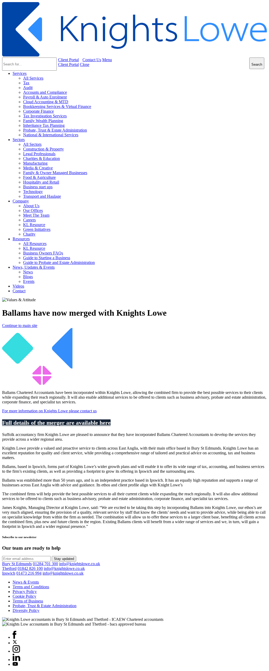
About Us (31, 206)
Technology (33, 191)
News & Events (26, 582)
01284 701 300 (45, 563)
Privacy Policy (25, 591)
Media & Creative (38, 168)
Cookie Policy (24, 596)
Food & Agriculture (39, 177)
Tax (26, 83)
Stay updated (64, 559)
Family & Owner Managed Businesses (55, 172)
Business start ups (38, 187)
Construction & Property (43, 149)
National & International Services (50, 135)
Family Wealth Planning (43, 120)
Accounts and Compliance (45, 92)
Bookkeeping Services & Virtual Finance (57, 106)
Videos (18, 286)
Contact (19, 291)
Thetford (9, 568)
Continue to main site (19, 325)
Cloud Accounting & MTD (45, 102)
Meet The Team (36, 215)
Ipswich (8, 573)
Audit (28, 87)
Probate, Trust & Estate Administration (55, 130)
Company (21, 201)
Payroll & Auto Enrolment (45, 97)
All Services (33, 78)
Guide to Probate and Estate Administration (59, 262)
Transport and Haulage (42, 196)
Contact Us (91, 60)
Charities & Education (41, 158)
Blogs (28, 276)
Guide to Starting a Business (46, 258)
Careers (29, 220)
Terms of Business (28, 601)
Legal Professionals (39, 154)
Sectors (19, 139)
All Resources (34, 243)
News (28, 272)
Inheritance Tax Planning (44, 125)
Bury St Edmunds (17, 563)
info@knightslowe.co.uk (79, 563)
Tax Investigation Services (45, 116)
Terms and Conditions (31, 587)
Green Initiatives (36, 229)
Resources (21, 239)
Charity (29, 234)
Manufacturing (35, 163)
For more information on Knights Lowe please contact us (49, 411)
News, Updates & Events (34, 267)
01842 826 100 (30, 568)
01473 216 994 (29, 573)
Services (20, 73)
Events (28, 281)
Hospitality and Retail (41, 182)
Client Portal (68, 60)
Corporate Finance (38, 111)
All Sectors (32, 144)
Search (256, 64)
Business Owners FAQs (43, 253)
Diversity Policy (26, 610)
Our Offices (33, 210)
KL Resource (34, 224)
